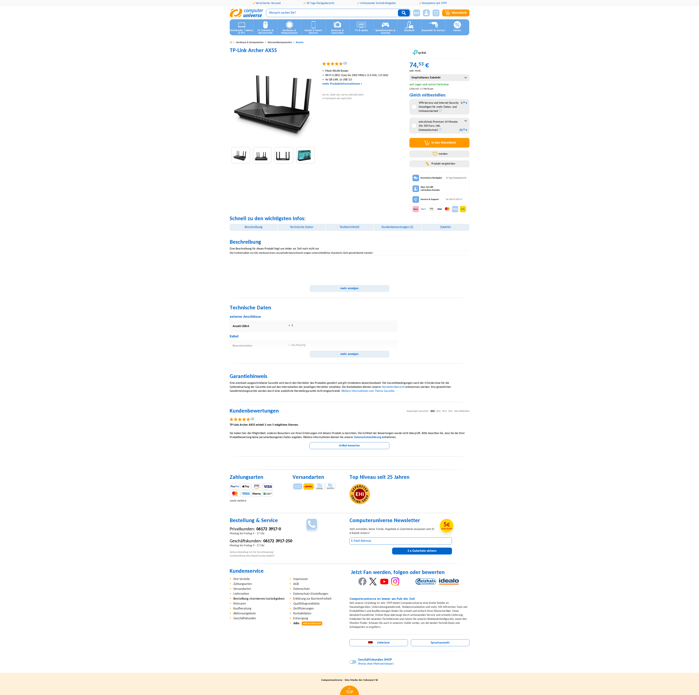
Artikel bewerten (349, 445)
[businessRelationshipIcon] (416, 12)
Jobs (307, 623)
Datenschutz (301, 589)
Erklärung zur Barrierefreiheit (312, 599)
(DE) (433, 411)
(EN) (438, 411)
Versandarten (242, 589)
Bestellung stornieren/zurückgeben (259, 599)
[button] (415, 13)
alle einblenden (461, 411)
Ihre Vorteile (241, 579)
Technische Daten (301, 227)
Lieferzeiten (241, 594)
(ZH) (450, 411)
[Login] (426, 12)
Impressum (300, 579)
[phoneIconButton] (312, 524)
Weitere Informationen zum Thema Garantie (367, 391)
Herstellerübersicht (393, 387)
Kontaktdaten (302, 613)
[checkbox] (414, 106)
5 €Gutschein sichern (422, 551)
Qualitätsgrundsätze (306, 603)
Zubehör (445, 227)
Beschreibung (253, 227)
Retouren (239, 603)
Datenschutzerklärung (367, 437)
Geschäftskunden (244, 618)
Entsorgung (300, 618)
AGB (296, 584)
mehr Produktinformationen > (342, 83)
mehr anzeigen (349, 288)
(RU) (444, 411)
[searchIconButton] (404, 12)
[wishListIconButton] (436, 12)
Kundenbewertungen (397, 227)
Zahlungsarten (242, 584)
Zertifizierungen (303, 608)
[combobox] (439, 77)
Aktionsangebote (244, 613)
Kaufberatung (242, 608)
